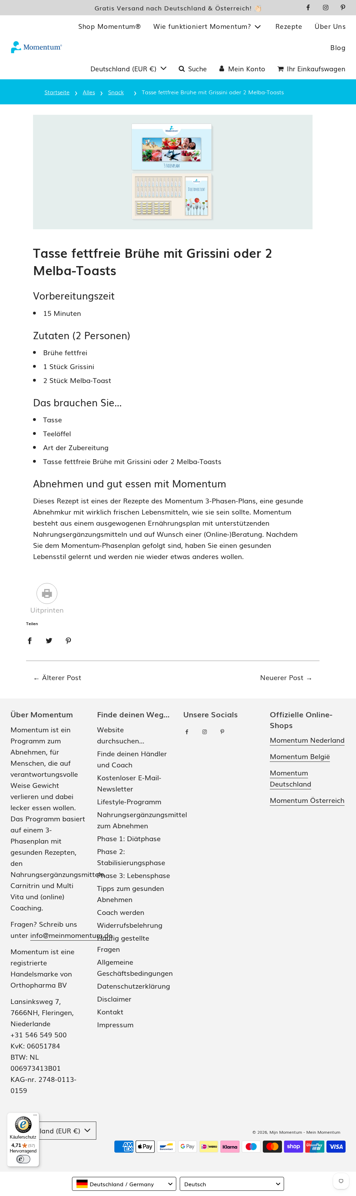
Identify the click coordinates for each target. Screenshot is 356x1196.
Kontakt (110, 1011)
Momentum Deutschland (290, 778)
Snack (116, 92)
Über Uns (330, 26)
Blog (338, 47)
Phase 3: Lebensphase (133, 875)
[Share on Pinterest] (68, 639)
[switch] (23, 1159)
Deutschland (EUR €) (124, 68)
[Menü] (35, 1117)
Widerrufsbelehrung (129, 924)
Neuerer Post (282, 677)
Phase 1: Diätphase (129, 838)
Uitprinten (47, 609)
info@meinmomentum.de (71, 935)
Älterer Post (61, 677)
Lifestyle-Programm (129, 801)
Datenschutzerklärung (133, 985)
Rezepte (288, 26)
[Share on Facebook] (29, 639)
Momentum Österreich (307, 800)
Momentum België (300, 756)
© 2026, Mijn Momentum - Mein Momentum (296, 1132)
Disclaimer (114, 998)
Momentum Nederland (307, 739)
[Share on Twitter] (49, 639)
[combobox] (124, 1184)
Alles (89, 92)
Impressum (115, 1024)
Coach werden (120, 912)
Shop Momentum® (109, 26)
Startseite (57, 92)
